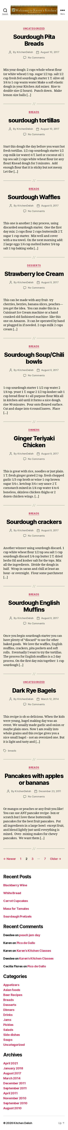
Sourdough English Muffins (34, 606)
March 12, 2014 (50, 699)
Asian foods (11, 990)
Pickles (8, 1025)
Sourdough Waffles (34, 197)
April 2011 (10, 1093)
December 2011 (14, 1083)
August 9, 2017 (49, 205)
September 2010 (15, 1103)
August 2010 (12, 1108)
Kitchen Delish (23, 1123)
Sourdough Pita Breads (34, 40)
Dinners (34, 429)
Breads (34, 112)
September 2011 (15, 1088)
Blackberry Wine (15, 885)
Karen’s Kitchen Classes (34, 950)
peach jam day (29, 935)
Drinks (7, 1015)
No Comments (36, 57)
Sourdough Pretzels (17, 916)
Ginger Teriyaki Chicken (34, 442)
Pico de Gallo (26, 943)
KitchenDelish (25, 52)
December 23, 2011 (50, 791)
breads (12, 750)
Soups (7, 1039)
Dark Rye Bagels (34, 690)
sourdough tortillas (34, 120)
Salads (8, 1029)
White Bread (12, 893)
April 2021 (10, 1063)
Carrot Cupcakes (15, 901)
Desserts (34, 265)
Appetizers (11, 985)
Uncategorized (34, 28)
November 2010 (14, 1098)
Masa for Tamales (16, 908)
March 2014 (11, 1078)
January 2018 (13, 1068)
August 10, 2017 (50, 52)
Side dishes (11, 1034)
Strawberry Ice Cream (34, 273)
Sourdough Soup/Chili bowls (34, 358)
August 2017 (12, 1073)
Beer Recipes (12, 995)
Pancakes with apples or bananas (34, 779)
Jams (7, 1020)
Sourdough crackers (34, 521)
